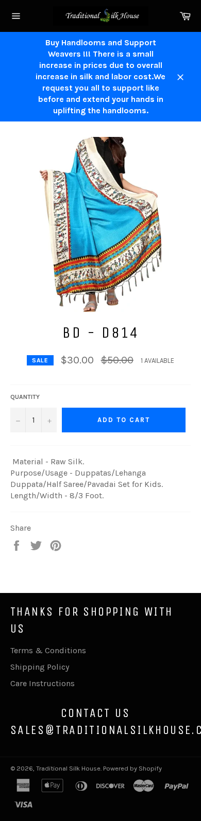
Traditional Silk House (68, 768)
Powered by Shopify (132, 768)
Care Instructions (42, 683)
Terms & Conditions (48, 650)
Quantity (25, 396)
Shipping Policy (39, 667)
